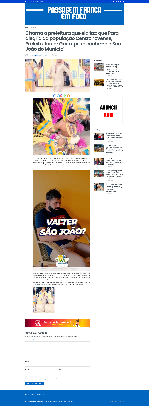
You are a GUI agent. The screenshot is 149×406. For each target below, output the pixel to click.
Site (60, 369)
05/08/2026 (109, 141)
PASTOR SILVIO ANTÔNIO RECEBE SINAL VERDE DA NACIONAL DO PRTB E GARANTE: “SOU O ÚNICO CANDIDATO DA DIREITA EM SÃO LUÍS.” (114, 84)
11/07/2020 (109, 91)
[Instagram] (61, 95)
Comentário (29, 340)
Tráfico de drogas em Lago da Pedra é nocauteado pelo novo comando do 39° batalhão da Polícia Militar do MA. (113, 68)
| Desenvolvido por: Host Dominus (69, 401)
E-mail (28, 369)
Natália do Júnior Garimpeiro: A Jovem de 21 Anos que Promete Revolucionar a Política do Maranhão (115, 149)
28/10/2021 (109, 194)
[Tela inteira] (88, 269)
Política (37, 1)
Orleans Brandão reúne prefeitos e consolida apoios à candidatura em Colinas (114, 136)
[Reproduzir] (35, 269)
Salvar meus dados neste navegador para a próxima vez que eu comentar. (49, 379)
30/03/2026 (109, 180)
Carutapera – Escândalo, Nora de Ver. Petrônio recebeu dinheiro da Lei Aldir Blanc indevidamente (114, 187)
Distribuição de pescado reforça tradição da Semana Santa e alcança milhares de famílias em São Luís (114, 174)
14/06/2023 (54, 55)
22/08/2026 (109, 155)
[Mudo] (85, 269)
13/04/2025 (109, 75)
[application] (61, 220)
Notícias (31, 1)
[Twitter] (58, 95)
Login (41, 1)
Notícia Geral (33, 27)
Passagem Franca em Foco (39, 55)
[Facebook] (54, 95)
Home (26, 1)
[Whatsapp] (64, 95)
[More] (68, 95)
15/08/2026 (109, 166)
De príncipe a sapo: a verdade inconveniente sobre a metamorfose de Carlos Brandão (114, 161)
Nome (27, 361)
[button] (61, 220)
